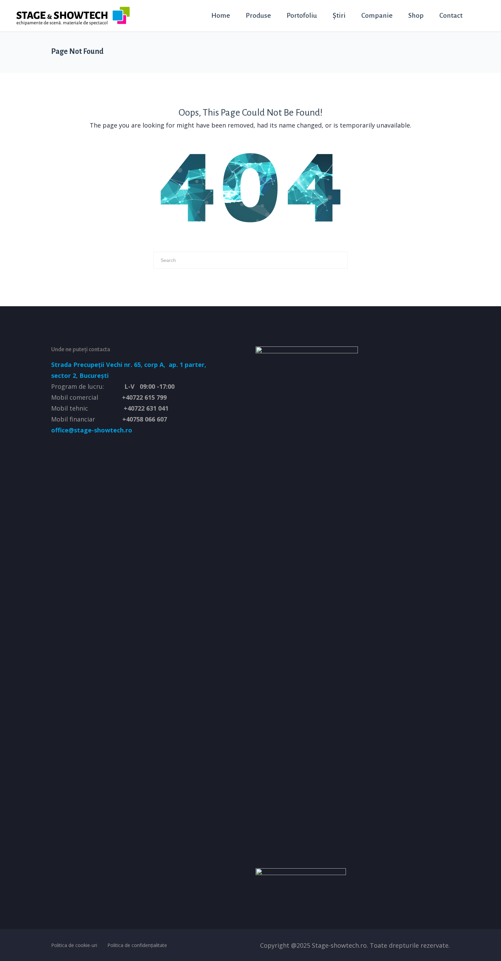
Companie (377, 15)
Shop (416, 15)
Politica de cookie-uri (74, 945)
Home (220, 15)
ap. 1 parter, (186, 364)
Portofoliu (302, 15)
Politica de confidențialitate (137, 945)
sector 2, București (80, 375)
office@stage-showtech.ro (91, 430)
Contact (450, 15)
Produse (258, 15)
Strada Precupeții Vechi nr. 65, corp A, (109, 364)
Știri (339, 15)
